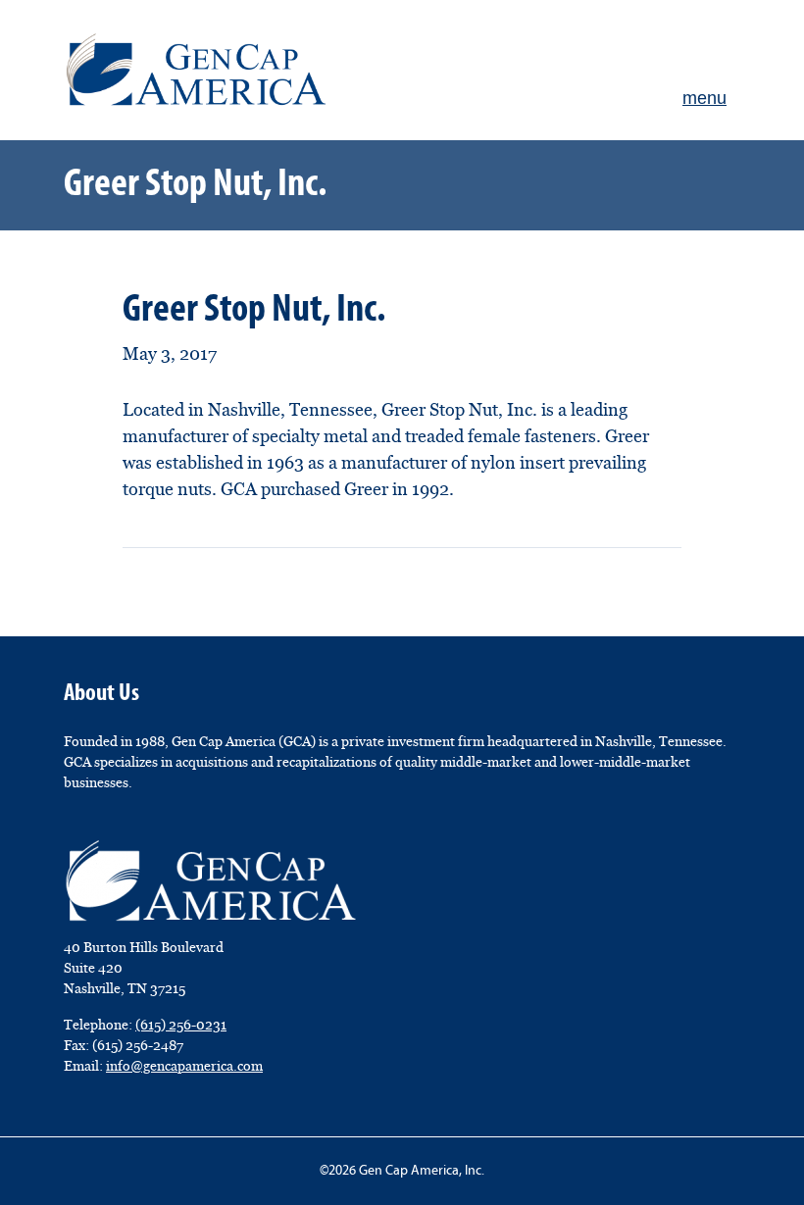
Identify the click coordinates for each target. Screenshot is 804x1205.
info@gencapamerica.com (184, 1066)
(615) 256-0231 (180, 1024)
